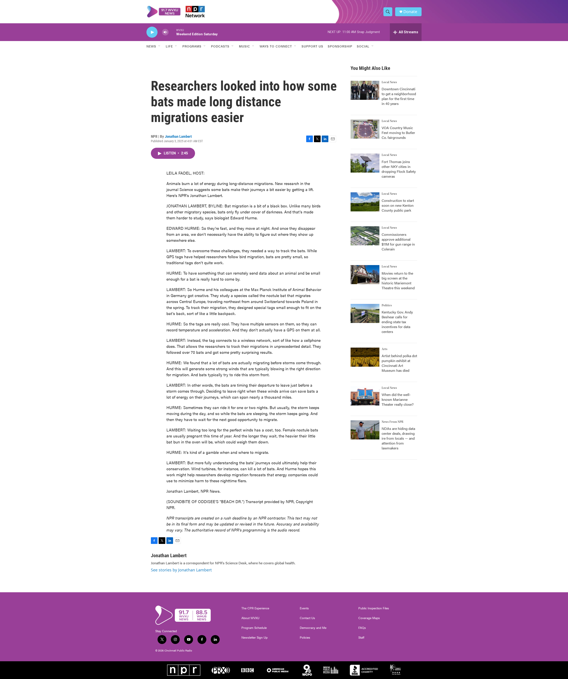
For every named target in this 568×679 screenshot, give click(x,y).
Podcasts (220, 46)
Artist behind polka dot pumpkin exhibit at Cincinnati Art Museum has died (399, 363)
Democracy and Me (313, 628)
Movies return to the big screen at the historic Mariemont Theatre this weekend (398, 280)
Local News (389, 82)
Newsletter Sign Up (254, 637)
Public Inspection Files (373, 608)
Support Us (312, 46)
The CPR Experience (255, 608)
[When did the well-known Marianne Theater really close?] (365, 395)
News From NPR (392, 422)
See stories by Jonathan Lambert (181, 570)
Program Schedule (254, 628)
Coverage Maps (369, 618)
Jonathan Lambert (178, 136)
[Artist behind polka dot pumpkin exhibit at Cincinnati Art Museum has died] (365, 357)
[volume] (165, 32)
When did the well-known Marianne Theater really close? (398, 399)
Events (304, 608)
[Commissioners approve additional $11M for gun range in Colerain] (365, 235)
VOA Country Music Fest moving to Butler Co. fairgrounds (398, 132)
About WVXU (250, 618)
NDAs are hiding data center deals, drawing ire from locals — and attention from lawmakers (398, 438)
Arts (384, 349)
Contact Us (307, 618)
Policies (305, 637)
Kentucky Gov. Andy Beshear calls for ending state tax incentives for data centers (397, 321)
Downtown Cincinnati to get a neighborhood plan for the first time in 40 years (399, 96)
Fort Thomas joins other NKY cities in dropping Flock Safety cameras (399, 169)
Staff (361, 637)
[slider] (172, 32)
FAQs (362, 628)
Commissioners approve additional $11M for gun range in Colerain (398, 242)
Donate (410, 11)
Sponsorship (340, 46)
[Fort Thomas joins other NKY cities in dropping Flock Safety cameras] (365, 163)
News (151, 46)
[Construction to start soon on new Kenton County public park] (365, 201)
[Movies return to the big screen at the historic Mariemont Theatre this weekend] (365, 274)
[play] (152, 32)
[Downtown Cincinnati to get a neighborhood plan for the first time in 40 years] (365, 90)
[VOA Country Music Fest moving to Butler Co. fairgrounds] (365, 129)
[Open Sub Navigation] (159, 46)
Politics (387, 305)
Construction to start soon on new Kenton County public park (398, 205)
